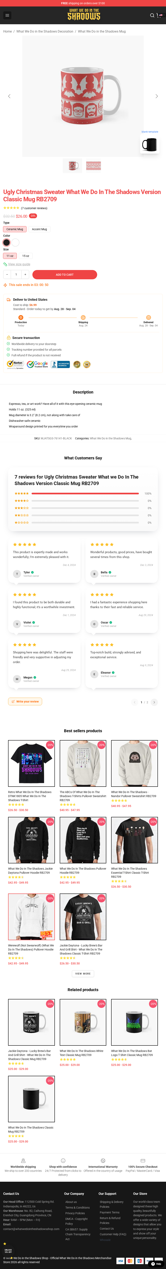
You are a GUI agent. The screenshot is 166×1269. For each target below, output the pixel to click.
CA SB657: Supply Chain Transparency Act (77, 1234)
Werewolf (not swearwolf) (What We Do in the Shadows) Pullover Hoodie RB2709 (31, 949)
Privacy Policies (75, 1213)
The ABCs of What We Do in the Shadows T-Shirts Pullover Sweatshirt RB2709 (83, 796)
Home (7, 31)
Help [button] (158, 1264)
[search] (152, 15)
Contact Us (107, 1228)
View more (83, 973)
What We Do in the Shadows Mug (102, 31)
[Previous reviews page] (134, 702)
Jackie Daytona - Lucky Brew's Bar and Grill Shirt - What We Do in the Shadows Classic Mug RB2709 (29, 1055)
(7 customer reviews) (34, 208)
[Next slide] (156, 96)
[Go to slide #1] (72, 165)
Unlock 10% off (8, 1251)
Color (6, 235)
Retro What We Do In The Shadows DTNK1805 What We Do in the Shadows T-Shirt (29, 796)
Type (6, 222)
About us (71, 1202)
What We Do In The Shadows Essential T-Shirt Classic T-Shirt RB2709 (130, 872)
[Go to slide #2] (93, 165)
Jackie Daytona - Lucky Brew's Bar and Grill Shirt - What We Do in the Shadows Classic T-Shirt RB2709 (81, 949)
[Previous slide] (9, 96)
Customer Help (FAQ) (113, 1234)
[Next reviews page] (154, 702)
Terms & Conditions (77, 1207)
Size (6, 249)
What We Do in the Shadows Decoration (44, 31)
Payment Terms (109, 1212)
